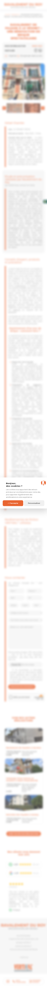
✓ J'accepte (13, 503)
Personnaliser (34, 503)
